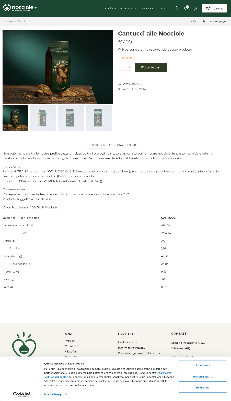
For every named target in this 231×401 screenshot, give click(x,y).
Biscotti (22, 21)
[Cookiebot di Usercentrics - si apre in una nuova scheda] (22, 394)
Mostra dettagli (53, 394)
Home (9, 21)
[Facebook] (132, 89)
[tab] (97, 145)
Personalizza (201, 376)
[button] (177, 8)
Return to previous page (209, 21)
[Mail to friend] (140, 89)
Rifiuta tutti (202, 387)
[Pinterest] (136, 89)
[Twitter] (128, 89)
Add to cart (152, 67)
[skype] (144, 89)
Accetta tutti (203, 365)
